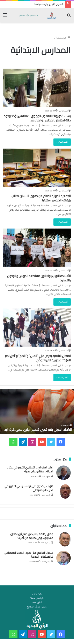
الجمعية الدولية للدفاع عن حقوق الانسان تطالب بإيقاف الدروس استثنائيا (41, 198)
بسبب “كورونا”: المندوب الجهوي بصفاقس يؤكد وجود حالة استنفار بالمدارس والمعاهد (37, 118)
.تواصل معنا (37, 598)
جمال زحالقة (45, 543)
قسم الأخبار (63, 110)
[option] (37, 411)
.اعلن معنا (37, 602)
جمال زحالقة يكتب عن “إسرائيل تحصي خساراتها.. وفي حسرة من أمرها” (31, 536)
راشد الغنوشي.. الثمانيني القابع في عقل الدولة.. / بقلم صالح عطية (30, 469)
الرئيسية (61, 37)
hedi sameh (46, 495)
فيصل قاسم (46, 561)
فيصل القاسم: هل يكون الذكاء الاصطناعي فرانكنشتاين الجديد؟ (28, 554)
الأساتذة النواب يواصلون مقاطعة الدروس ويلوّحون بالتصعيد (39, 278)
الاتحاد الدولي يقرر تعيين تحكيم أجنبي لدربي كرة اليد (38, 429)
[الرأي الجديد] (37, 15)
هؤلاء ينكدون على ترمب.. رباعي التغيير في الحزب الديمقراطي (29, 488)
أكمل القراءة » (62, 142)
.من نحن (37, 594)
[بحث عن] (69, 16)
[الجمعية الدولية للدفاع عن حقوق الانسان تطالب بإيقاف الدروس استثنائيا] (37, 168)
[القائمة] (5, 16)
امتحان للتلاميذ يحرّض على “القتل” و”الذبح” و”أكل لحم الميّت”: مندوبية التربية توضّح (38, 358)
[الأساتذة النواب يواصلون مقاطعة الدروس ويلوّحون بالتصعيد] (37, 248)
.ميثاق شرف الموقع (37, 607)
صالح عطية (46, 476)
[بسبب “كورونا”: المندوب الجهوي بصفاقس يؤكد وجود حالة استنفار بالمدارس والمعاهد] (37, 88)
